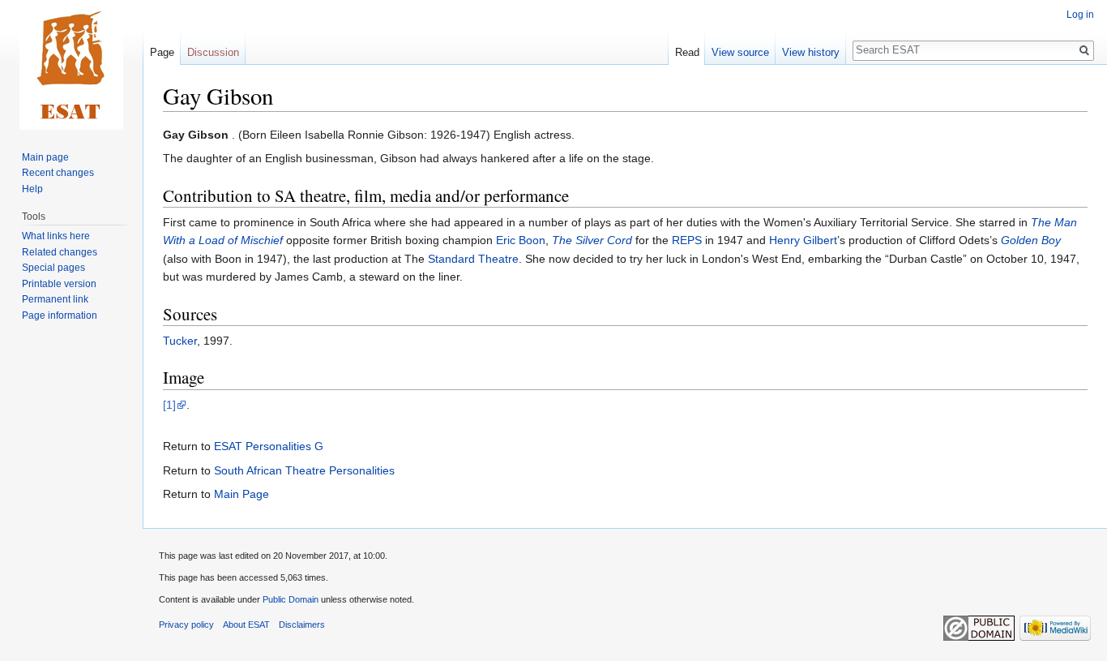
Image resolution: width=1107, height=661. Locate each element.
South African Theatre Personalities (304, 470)
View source (740, 52)
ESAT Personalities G (268, 446)
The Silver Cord (592, 240)
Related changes (59, 252)
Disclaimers (302, 624)
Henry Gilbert (803, 240)
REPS (687, 240)
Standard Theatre (473, 258)
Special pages (53, 267)
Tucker (180, 340)
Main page (45, 157)
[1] (169, 404)
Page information (59, 315)
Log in (1080, 14)
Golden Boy (1031, 240)
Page (162, 52)
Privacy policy (186, 624)
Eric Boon (520, 240)
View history (811, 52)
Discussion (213, 52)
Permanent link (55, 299)
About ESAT (246, 624)
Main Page (241, 493)
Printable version (59, 284)
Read (687, 52)
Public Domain (290, 599)
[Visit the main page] (71, 65)
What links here (56, 236)
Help (32, 189)
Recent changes (58, 172)
